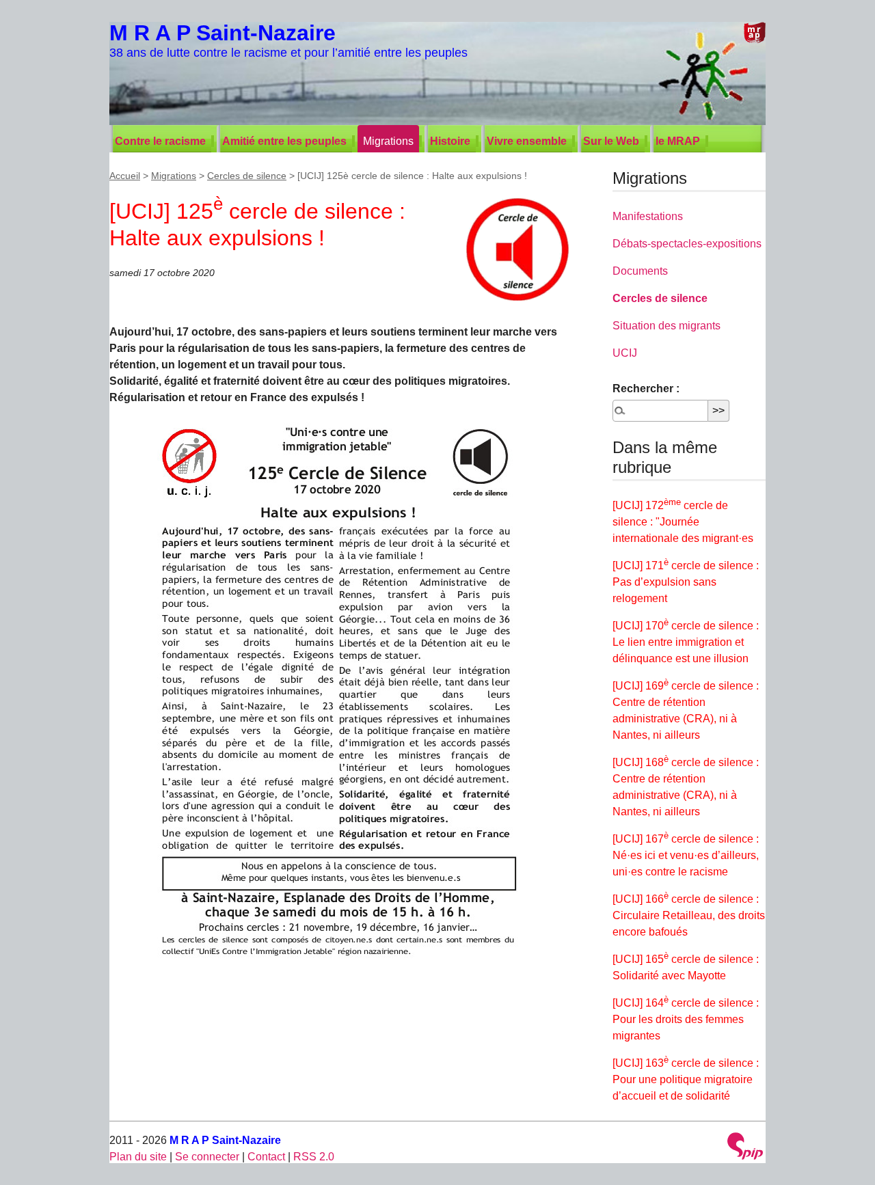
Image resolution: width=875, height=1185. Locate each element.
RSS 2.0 (313, 1156)
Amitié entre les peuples (284, 141)
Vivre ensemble (527, 141)
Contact (266, 1156)
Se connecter (207, 1156)
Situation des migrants (666, 325)
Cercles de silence (246, 175)
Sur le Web (611, 141)
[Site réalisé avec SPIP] (745, 1147)
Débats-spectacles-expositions (687, 243)
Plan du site (138, 1156)
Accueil (124, 175)
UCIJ (624, 353)
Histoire (450, 141)
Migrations (388, 141)
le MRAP (678, 141)
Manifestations (647, 216)
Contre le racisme (160, 141)
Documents (640, 271)
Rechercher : (645, 388)
